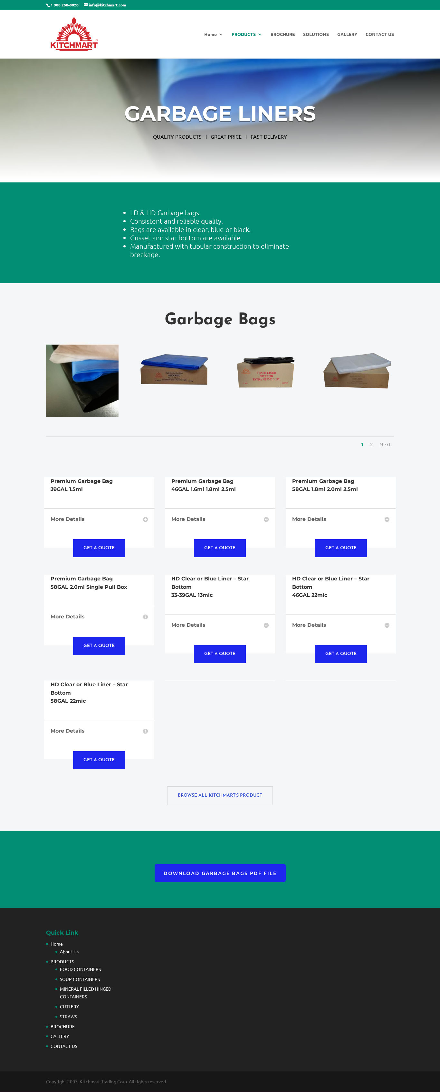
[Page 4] (174, 393)
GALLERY (347, 34)
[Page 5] (357, 393)
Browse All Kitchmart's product (220, 795)
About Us (69, 951)
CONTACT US (380, 34)
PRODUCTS (244, 34)
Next (385, 444)
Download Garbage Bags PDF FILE (220, 872)
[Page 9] (266, 393)
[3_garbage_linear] (82, 414)
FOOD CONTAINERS (80, 969)
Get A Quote (99, 548)
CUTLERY (69, 1006)
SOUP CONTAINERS (80, 979)
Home (210, 34)
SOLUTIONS (316, 34)
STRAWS (68, 1016)
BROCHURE (283, 34)
